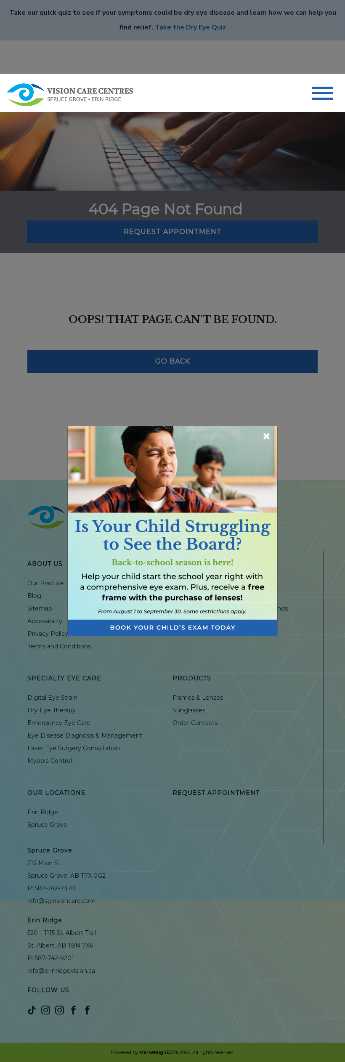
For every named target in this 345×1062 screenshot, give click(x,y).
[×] (172, 530)
